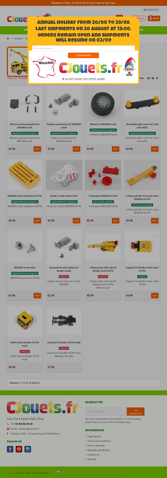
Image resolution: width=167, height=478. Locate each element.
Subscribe (84, 55)
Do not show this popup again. (85, 79)
